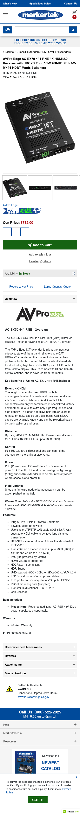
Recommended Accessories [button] (23, 647)
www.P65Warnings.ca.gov (33, 697)
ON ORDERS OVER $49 (40, 41)
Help (6, 724)
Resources (10, 741)
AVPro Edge (10, 205)
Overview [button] (11, 299)
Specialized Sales (40, 3)
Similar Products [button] (16, 673)
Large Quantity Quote (57, 286)
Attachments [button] (13, 664)
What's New (10, 3)
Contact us (70, 3)
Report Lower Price (21, 286)
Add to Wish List (40, 254)
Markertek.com (12, 733)
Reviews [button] (10, 656)
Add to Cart (42, 244)
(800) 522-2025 (48, 712)
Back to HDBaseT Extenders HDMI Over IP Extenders (38, 52)
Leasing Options (40, 261)
